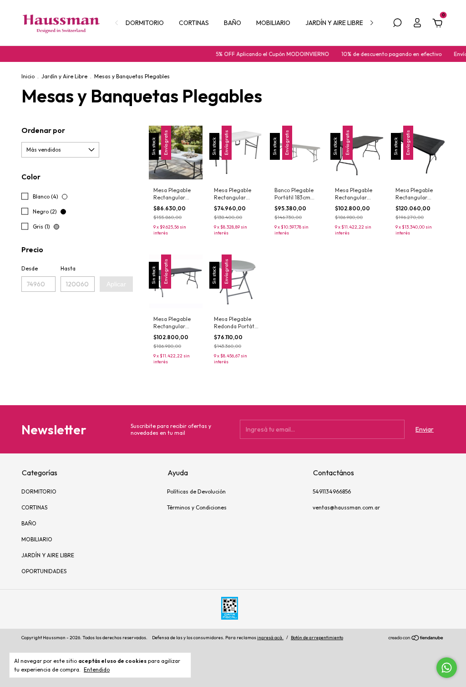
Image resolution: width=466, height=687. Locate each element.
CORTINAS (194, 23)
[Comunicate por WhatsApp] (446, 667)
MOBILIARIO (273, 23)
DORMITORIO (145, 23)
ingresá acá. (270, 638)
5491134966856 (332, 491)
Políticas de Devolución (196, 491)
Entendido (97, 669)
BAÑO (232, 23)
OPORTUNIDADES (43, 571)
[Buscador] (397, 24)
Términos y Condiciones (197, 507)
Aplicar (116, 284)
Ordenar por (43, 130)
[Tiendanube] (416, 639)
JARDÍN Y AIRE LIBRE (334, 23)
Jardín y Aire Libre (64, 76)
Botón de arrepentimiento (317, 638)
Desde (29, 268)
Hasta (68, 268)
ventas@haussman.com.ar (346, 507)
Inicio (28, 76)
